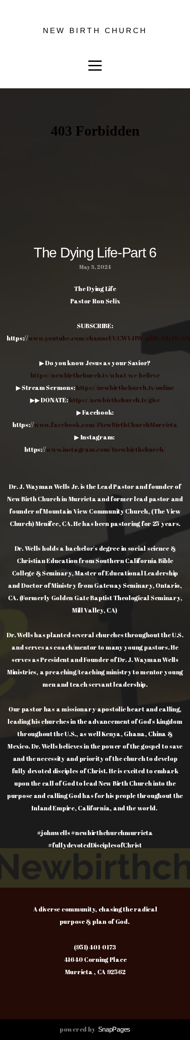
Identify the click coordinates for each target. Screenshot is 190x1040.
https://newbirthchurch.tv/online (125, 387)
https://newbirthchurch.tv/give (114, 400)
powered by (95, 1029)
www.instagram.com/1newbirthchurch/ (105, 449)
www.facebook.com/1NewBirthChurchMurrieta (106, 424)
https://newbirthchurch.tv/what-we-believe (95, 375)
